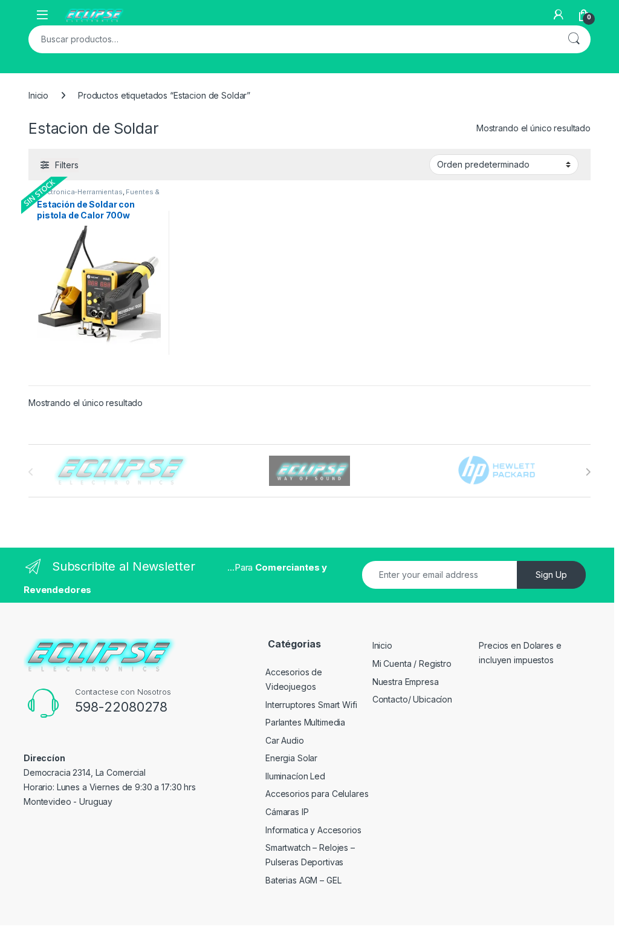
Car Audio (284, 740)
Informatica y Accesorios (313, 830)
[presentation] (588, 472)
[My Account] (558, 14)
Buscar (574, 39)
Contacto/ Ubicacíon (412, 699)
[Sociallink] (29, 827)
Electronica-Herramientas (80, 192)
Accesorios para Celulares (317, 793)
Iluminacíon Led (295, 776)
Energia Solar (291, 758)
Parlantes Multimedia (305, 722)
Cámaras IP (287, 812)
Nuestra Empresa (405, 682)
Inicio (38, 95)
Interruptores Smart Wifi (311, 705)
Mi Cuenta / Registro (412, 663)
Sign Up (551, 574)
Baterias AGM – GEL (303, 880)
